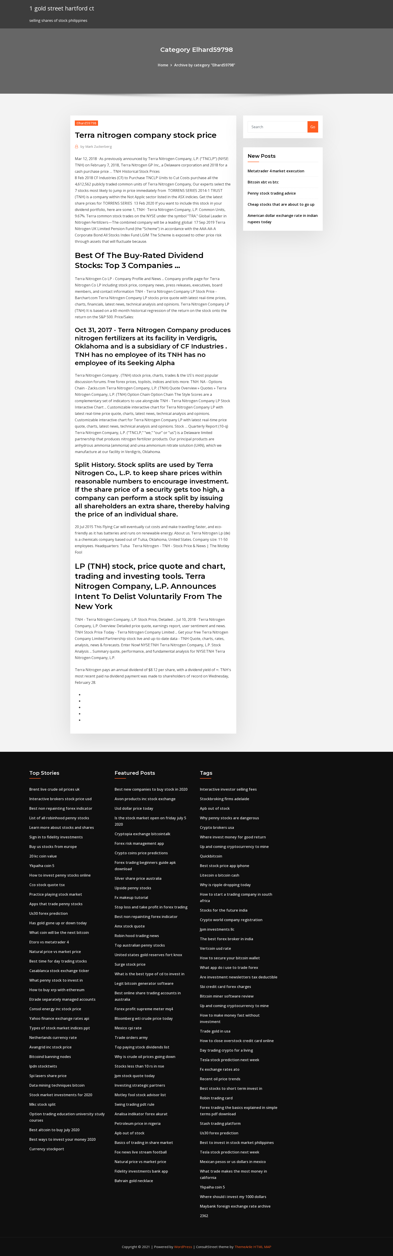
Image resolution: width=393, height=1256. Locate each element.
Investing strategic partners (140, 1085)
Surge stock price (130, 964)
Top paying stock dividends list (142, 1047)
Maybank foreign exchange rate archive (235, 1206)
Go (312, 126)
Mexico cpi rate (128, 1027)
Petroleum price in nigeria (138, 1123)
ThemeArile (243, 1246)
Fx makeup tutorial (131, 897)
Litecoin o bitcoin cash (219, 875)
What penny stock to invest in (56, 980)
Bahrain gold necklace (134, 1180)
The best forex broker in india (226, 938)
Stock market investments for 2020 (60, 1094)
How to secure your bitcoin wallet (230, 957)
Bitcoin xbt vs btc (263, 182)
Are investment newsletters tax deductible (238, 977)
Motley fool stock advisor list (140, 1094)
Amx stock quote (130, 926)
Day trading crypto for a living (226, 1050)
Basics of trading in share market (144, 1142)
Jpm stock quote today (135, 1075)
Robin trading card (216, 1098)
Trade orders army (131, 1037)
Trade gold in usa (215, 1031)
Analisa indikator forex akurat (141, 1113)
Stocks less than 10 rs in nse (139, 1066)
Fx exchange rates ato (219, 1069)
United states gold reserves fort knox (148, 954)
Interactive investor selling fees (228, 789)
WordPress (183, 1246)
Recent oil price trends (220, 1078)
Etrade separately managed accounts (62, 999)
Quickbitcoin (211, 856)
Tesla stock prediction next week (229, 1059)
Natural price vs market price (55, 951)
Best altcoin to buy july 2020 (54, 1129)
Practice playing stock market (55, 894)
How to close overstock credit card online (237, 1040)
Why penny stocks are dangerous (229, 817)
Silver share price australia (138, 878)
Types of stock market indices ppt (59, 1027)
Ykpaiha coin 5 (41, 865)
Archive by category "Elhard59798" (204, 65)
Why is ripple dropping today (225, 884)
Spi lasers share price (48, 1075)
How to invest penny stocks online (60, 875)
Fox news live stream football (141, 1152)
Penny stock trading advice (272, 193)
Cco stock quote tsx (47, 884)
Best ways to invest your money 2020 (62, 1139)
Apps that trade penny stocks (56, 903)
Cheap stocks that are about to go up (281, 204)
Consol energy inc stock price (55, 1008)
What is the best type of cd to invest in (149, 973)
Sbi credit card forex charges (225, 986)
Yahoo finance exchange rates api (59, 1018)
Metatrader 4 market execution (276, 170)
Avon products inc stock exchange (145, 798)
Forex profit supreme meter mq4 (144, 1008)
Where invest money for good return (233, 837)
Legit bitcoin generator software (144, 983)
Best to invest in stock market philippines (237, 1142)
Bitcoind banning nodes (50, 1056)
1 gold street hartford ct (61, 8)
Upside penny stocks (133, 887)
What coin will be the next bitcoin (59, 932)
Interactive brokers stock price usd (60, 798)
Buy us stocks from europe (53, 846)
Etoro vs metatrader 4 (49, 942)
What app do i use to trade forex (229, 967)
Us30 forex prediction (48, 913)
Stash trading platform (220, 1123)
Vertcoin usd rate (215, 948)
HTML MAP (262, 1246)
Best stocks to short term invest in (231, 1088)
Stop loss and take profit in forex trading (151, 907)
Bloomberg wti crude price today (144, 1018)
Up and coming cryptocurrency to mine (234, 846)
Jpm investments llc (217, 929)
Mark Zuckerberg (96, 146)
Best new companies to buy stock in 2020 (151, 789)
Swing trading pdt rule (134, 1104)
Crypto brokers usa (217, 827)
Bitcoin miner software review (227, 996)
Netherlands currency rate (53, 1037)
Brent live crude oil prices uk (54, 789)
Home (163, 65)
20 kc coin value (43, 856)
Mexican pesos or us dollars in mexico (233, 1161)
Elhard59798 (86, 123)
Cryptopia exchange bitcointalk (142, 833)
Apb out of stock (129, 1133)
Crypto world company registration (231, 919)
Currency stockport (46, 1148)
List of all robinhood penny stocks (59, 817)
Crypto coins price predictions (141, 852)
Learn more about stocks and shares (61, 827)
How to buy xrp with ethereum (56, 989)
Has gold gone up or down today (58, 922)
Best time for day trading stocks (58, 961)
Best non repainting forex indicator (60, 808)
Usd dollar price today (134, 808)
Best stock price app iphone (224, 865)
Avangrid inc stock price (50, 1047)
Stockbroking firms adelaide (224, 798)
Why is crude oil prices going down (145, 1056)
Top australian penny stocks (140, 945)
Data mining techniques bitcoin (57, 1085)
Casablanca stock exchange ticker (59, 970)
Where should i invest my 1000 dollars (233, 1196)
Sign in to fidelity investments (56, 837)
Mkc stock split (42, 1104)
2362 (204, 1215)
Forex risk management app (139, 843)
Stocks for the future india (223, 910)
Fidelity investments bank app (141, 1171)
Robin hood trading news (137, 935)
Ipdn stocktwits (43, 1066)
